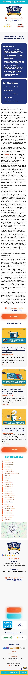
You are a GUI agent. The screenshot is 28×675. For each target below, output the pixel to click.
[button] (23, 672)
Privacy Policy (14, 656)
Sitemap (14, 651)
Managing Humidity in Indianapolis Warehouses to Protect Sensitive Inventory (13, 67)
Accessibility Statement (14, 653)
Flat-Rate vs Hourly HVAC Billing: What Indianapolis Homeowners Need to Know (13, 51)
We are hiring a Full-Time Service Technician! (14, 2)
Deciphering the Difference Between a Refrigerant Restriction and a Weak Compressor (13, 73)
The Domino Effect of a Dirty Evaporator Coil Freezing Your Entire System (14, 57)
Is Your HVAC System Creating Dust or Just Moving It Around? (14, 62)
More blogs (14, 449)
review (7, 154)
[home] (14, 10)
